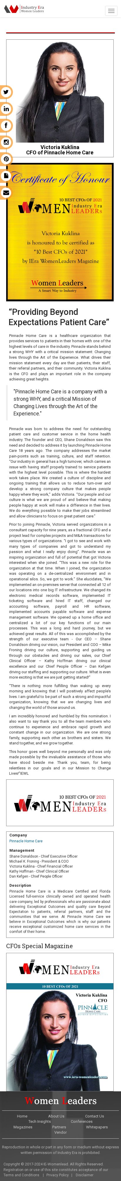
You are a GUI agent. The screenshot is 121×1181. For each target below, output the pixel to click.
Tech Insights (39, 1121)
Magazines (23, 1127)
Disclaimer (84, 1175)
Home (22, 1116)
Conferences (82, 1121)
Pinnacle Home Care (26, 841)
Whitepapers (97, 1127)
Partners (59, 1127)
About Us (56, 1116)
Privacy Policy (58, 1175)
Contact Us (94, 1116)
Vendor (60, 1132)
